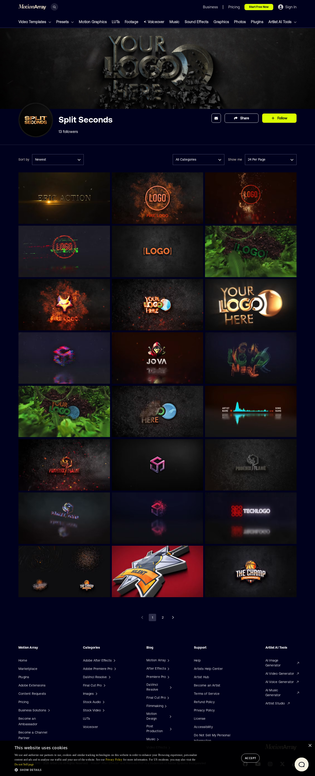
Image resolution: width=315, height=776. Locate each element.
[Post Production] (170, 728)
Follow (282, 118)
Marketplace (27, 669)
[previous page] (142, 617)
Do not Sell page (24, 764)
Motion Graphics (93, 22)
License (199, 718)
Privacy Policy (204, 710)
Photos (240, 22)
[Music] (157, 739)
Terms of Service (207, 693)
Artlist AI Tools (280, 22)
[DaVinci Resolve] (170, 687)
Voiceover (156, 22)
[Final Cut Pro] (167, 697)
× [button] (310, 745)
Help (197, 660)
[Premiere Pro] (168, 677)
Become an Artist (207, 685)
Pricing (23, 702)
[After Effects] (168, 668)
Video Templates (32, 22)
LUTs (116, 22)
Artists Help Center (208, 669)
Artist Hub (201, 677)
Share (244, 118)
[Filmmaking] (165, 706)
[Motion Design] (170, 716)
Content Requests (32, 693)
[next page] (172, 617)
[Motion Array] (168, 660)
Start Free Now (259, 7)
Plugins (257, 22)
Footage (131, 22)
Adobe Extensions (31, 685)
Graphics (221, 22)
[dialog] (157, 758)
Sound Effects (197, 22)
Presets (63, 22)
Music (174, 22)
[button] (109, 770)
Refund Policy (204, 702)
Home (22, 660)
